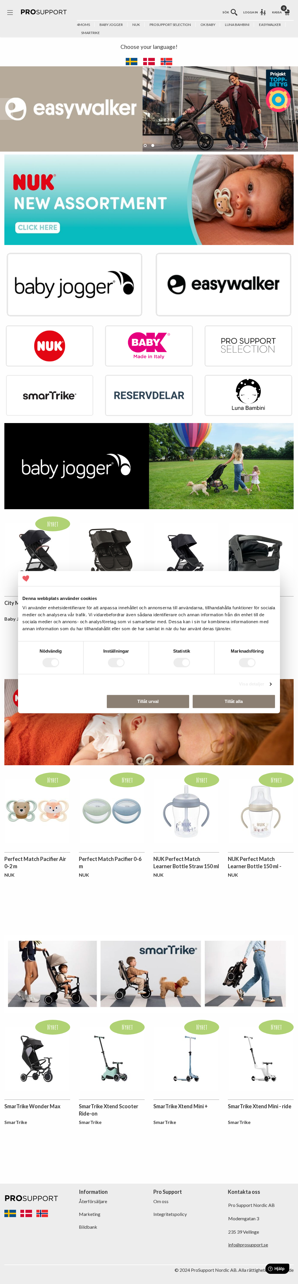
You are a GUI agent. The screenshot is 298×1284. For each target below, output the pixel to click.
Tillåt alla (234, 701)
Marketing (89, 1214)
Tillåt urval (148, 701)
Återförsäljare (93, 1201)
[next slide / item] (291, 109)
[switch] (116, 662)
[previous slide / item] (6, 109)
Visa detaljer (251, 684)
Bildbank (88, 1227)
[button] (145, 145)
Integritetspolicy (170, 1214)
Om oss (160, 1201)
